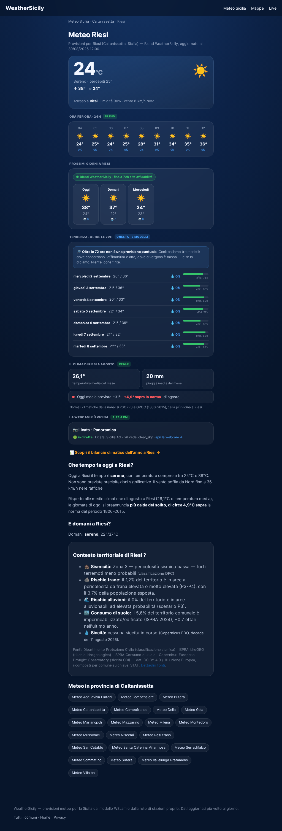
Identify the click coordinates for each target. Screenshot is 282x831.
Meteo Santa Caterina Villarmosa (139, 747)
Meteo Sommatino (86, 760)
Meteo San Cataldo (87, 747)
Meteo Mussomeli (86, 735)
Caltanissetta (103, 21)
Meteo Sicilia (234, 8)
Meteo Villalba (83, 773)
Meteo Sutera (121, 760)
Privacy (60, 817)
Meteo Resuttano (157, 735)
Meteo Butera (174, 697)
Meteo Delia (166, 710)
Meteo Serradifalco (190, 747)
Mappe (257, 8)
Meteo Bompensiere (137, 697)
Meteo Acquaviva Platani (92, 697)
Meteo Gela (194, 710)
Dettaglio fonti (153, 665)
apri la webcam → (169, 437)
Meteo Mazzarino (125, 722)
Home (45, 817)
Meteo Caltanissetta (88, 710)
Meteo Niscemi (122, 735)
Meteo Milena (159, 722)
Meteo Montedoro (193, 722)
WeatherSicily (25, 8)
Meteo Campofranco (130, 710)
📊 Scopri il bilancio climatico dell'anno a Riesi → (114, 452)
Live (272, 8)
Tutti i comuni (25, 817)
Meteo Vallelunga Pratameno (165, 760)
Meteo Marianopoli (87, 722)
